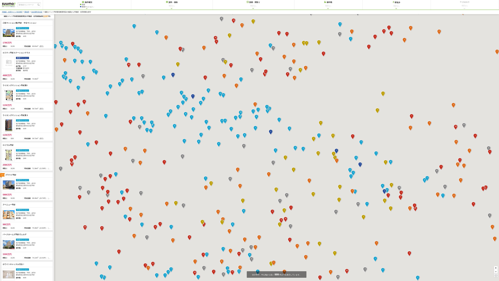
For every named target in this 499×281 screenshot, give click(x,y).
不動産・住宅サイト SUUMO (12, 12)
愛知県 (26, 12)
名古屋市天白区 (36, 12)
